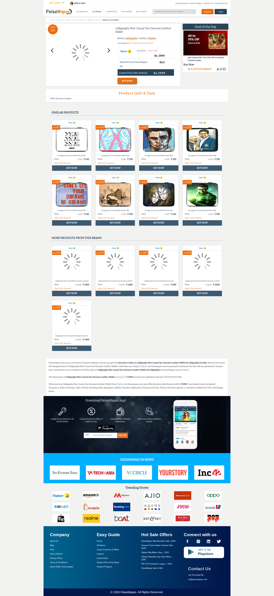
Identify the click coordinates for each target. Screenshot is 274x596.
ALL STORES (96, 12)
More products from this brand (77, 238)
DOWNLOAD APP (221, 3)
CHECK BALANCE (181, 3)
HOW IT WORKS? (196, 3)
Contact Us (199, 568)
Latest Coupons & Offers (108, 549)
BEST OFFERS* (141, 12)
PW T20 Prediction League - (156, 564)
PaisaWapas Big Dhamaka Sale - (158, 541)
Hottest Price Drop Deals (108, 562)
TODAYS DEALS (111, 12)
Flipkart (152, 38)
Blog (52, 545)
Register (207, 11)
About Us (54, 541)
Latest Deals (102, 558)
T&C (121, 66)
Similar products (65, 112)
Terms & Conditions (59, 562)
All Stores (101, 545)
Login (220, 11)
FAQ (52, 549)
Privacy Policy (56, 558)
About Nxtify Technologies (61, 567)
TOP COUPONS (126, 12)
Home (99, 541)
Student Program (104, 567)
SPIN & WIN (79, 3)
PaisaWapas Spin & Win (152, 568)
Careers (100, 554)
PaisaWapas (128, 592)
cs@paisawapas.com (197, 579)
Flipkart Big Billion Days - (155, 552)
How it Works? (56, 554)
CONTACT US (208, 3)
